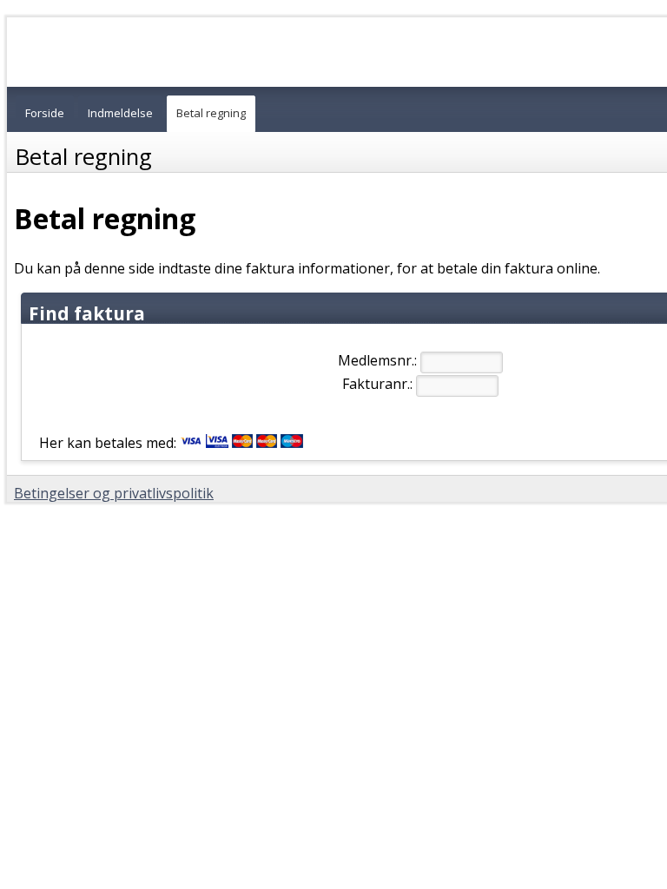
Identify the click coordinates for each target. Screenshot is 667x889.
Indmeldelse (120, 113)
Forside (44, 113)
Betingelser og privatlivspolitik (114, 493)
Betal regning (211, 113)
